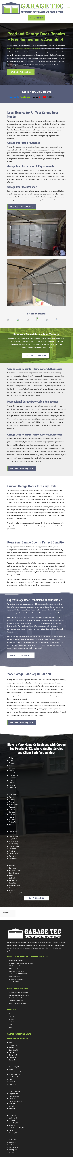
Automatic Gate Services (16, 1000)
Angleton (12, 763)
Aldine (11, 758)
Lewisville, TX (13, 1123)
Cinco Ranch (13, 775)
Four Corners (13, 797)
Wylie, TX (12, 1152)
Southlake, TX (13, 1145)
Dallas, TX (12, 1130)
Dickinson (12, 795)
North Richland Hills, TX (16, 1128)
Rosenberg (13, 859)
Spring (11, 875)
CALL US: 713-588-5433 (20, 72)
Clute (11, 780)
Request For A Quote (21, 207)
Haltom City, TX (14, 1096)
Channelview (13, 773)
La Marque (13, 831)
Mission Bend (13, 841)
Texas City (12, 883)
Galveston (12, 812)
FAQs (10, 1027)
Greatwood (13, 814)
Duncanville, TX (14, 1067)
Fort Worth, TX (13, 1077)
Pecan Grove (13, 854)
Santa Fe (12, 866)
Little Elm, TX (13, 1118)
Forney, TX (12, 1079)
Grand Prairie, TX (14, 1091)
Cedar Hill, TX (13, 1052)
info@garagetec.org (14, 976)
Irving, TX (12, 1106)
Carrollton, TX (13, 1050)
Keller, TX (12, 1108)
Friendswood (13, 805)
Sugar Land (13, 880)
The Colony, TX (13, 1147)
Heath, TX (12, 1098)
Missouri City (13, 844)
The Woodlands (14, 885)
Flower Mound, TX (14, 1074)
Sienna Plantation (15, 870)
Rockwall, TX (13, 1140)
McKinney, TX (13, 1125)
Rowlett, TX (12, 1142)
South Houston (14, 873)
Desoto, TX (12, 1060)
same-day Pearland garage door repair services (23, 49)
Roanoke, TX (13, 1133)
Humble (12, 819)
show (11, 913)
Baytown (12, 768)
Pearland (12, 851)
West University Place (16, 893)
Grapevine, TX (13, 1093)
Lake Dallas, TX (14, 1115)
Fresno (11, 802)
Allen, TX (12, 1042)
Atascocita (12, 765)
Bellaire (11, 770)
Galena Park (13, 809)
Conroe (11, 783)
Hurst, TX (12, 1103)
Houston (12, 817)
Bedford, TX (12, 1047)
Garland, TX (12, 1084)
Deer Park (12, 788)
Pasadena (12, 849)
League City (13, 839)
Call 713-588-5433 (36, 898)
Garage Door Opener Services (17, 998)
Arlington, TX (13, 1045)
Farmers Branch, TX (15, 1072)
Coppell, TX (12, 1057)
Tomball (11, 888)
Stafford (12, 878)
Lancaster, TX (13, 1120)
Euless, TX (12, 1069)
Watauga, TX (13, 1150)
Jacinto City (13, 822)
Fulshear (12, 807)
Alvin (11, 760)
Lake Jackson (13, 836)
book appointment (36, 18)
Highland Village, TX (15, 1101)
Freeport (12, 800)
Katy (10, 824)
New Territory (14, 846)
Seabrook (12, 868)
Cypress (12, 785)
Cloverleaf (12, 778)
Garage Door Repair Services (17, 1003)
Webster (12, 890)
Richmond (12, 856)
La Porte (12, 834)
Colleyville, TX (13, 1055)
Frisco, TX (12, 1082)
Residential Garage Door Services (18, 992)
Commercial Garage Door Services (19, 995)
